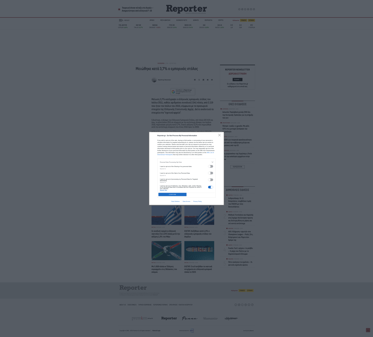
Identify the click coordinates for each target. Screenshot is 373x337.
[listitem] (186, 162)
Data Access (186, 201)
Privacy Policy (197, 201)
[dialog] (186, 168)
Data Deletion (175, 201)
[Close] (220, 136)
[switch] (210, 166)
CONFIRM (172, 194)
